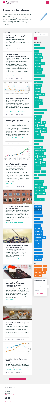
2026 (36, 266)
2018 (44, 272)
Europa (44, 109)
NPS (35, 156)
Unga (36, 193)
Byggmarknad (37, 88)
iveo (44, 237)
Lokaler (36, 144)
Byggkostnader (38, 85)
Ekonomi (36, 106)
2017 (36, 275)
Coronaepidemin (38, 100)
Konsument (37, 131)
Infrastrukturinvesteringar (40, 128)
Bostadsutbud (37, 66)
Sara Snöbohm (38, 228)
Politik (36, 159)
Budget (36, 75)
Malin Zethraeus (38, 240)
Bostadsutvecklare (38, 69)
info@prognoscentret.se (10, 394)
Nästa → (22, 379)
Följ (35, 38)
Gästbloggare (37, 122)
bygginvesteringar (38, 82)
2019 (40, 272)
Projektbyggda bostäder (40, 165)
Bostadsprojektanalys (39, 63)
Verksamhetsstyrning (39, 199)
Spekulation (43, 187)
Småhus (36, 178)
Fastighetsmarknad (39, 113)
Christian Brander (38, 253)
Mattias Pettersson (38, 231)
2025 (40, 266)
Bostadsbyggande (38, 57)
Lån (35, 140)
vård (35, 196)
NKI (42, 153)
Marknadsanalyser (38, 147)
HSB (35, 125)
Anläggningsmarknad (39, 48)
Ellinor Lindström (38, 222)
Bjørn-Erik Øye (38, 246)
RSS (45, 38)
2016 (40, 275)
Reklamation (37, 168)
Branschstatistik (38, 72)
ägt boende (37, 44)
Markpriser (37, 153)
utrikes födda (42, 193)
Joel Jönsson (37, 225)
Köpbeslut (44, 131)
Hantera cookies (8, 401)
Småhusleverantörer (39, 181)
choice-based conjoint (39, 94)
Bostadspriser (37, 60)
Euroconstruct (38, 109)
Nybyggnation (42, 156)
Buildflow (42, 75)
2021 (45, 269)
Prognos (43, 162)
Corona (36, 97)
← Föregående (14, 379)
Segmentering (42, 174)
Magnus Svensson (38, 234)
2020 (36, 272)
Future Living (37, 119)
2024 (45, 266)
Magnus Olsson (38, 243)
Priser (40, 159)
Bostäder (36, 51)
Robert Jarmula (38, 259)
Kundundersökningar (39, 137)
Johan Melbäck (38, 237)
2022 (40, 269)
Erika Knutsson (38, 206)
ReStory (43, 171)
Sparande (37, 187)
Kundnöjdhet (37, 134)
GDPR (43, 122)
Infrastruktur (41, 125)
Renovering (37, 171)
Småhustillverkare (38, 184)
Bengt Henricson (38, 215)
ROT (35, 174)
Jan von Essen (38, 249)
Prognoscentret (38, 212)
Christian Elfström (38, 256)
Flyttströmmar (38, 116)
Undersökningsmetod (39, 190)
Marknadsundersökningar (40, 150)
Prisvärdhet (37, 162)
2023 (36, 269)
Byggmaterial (37, 91)
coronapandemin (38, 103)
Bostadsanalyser (38, 54)
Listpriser (40, 140)
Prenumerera (40, 293)
